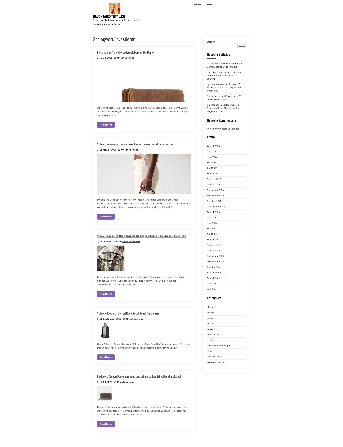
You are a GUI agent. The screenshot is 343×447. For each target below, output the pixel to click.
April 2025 (212, 234)
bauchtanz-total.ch (109, 16)
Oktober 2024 (214, 267)
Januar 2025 (213, 250)
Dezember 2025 (215, 190)
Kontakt (209, 4)
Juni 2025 (212, 223)
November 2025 (215, 195)
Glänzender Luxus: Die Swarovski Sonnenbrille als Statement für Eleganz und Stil (224, 108)
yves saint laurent (216, 362)
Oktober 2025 (214, 201)
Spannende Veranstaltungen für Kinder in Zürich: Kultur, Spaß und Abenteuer (224, 87)
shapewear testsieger (218, 345)
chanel (210, 307)
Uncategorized (126, 57)
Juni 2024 (212, 289)
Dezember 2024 (215, 256)
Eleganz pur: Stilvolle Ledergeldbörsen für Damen (126, 52)
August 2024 (213, 278)
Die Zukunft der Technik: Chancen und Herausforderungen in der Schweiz (224, 75)
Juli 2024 (211, 283)
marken (211, 340)
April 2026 (212, 168)
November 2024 (215, 261)
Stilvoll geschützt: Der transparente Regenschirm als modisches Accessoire (141, 236)
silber (210, 351)
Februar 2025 (214, 245)
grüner (210, 312)
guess (210, 318)
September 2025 (216, 206)
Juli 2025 (211, 217)
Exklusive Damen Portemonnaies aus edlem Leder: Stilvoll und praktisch (139, 376)
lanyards (211, 329)
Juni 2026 (212, 157)
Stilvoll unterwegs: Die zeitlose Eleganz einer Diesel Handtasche (135, 144)
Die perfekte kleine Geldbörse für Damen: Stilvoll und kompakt (224, 65)
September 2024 (216, 272)
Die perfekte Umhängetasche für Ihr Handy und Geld (224, 98)
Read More (106, 124)
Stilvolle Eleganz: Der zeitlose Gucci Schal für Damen (128, 313)
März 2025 (212, 239)
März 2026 (212, 173)
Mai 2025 (211, 228)
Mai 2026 (211, 162)
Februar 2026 (214, 179)
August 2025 (213, 212)
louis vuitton (213, 334)
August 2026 (213, 146)
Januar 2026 (213, 184)
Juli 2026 (211, 151)
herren (210, 323)
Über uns (197, 4)
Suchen (211, 41)
